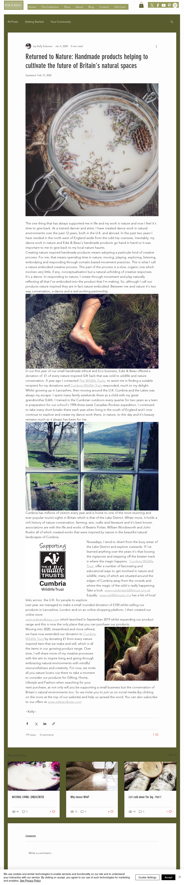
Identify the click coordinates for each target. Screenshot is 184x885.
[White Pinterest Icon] (169, 5)
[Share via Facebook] (27, 723)
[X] (152, 5)
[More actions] (156, 46)
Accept (168, 877)
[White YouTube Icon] (163, 5)
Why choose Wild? (79, 797)
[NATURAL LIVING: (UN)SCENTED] (34, 776)
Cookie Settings (147, 877)
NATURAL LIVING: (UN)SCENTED (28, 797)
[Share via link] (53, 723)
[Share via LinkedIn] (45, 723)
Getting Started (34, 21)
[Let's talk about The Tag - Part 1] (150, 776)
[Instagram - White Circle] (175, 5)
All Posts (13, 21)
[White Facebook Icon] (157, 5)
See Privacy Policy (30, 880)
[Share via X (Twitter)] (36, 723)
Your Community (61, 21)
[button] (141, 5)
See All (172, 754)
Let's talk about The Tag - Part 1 (145, 797)
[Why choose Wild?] (92, 776)
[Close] (180, 877)
